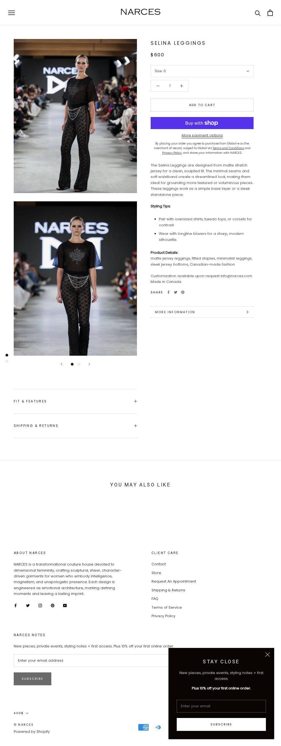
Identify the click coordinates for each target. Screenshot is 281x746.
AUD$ (19, 713)
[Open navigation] (11, 12)
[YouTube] (65, 605)
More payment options (202, 135)
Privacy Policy (163, 616)
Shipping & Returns (36, 425)
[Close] (267, 654)
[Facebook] (168, 292)
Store (156, 572)
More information (175, 312)
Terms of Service (166, 607)
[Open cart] (270, 13)
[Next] (89, 364)
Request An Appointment (173, 581)
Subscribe (221, 724)
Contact (158, 564)
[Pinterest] (182, 292)
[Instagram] (40, 605)
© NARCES (24, 724)
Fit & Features (30, 401)
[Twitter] (175, 292)
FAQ (154, 598)
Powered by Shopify (32, 731)
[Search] (258, 13)
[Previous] (61, 364)
